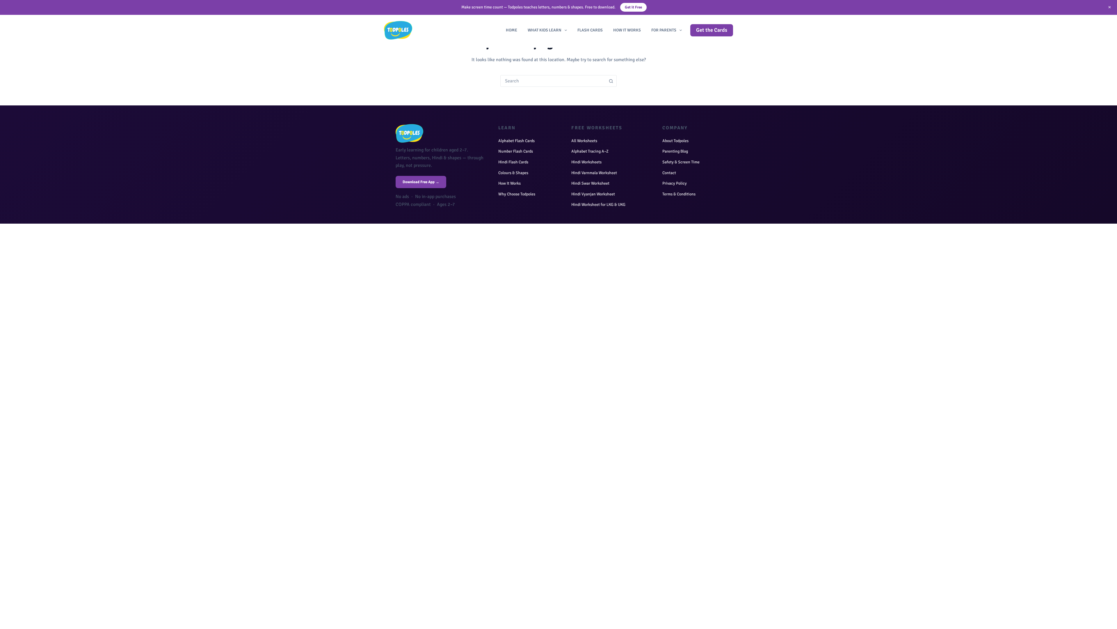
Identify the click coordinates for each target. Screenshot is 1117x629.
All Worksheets (584, 140)
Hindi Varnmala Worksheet (594, 172)
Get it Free (633, 7)
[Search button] (610, 80)
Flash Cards (590, 30)
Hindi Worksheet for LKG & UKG (598, 204)
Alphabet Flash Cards (516, 140)
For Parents (663, 30)
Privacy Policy (674, 183)
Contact (669, 172)
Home (511, 30)
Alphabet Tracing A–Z (590, 151)
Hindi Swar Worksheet (590, 183)
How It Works (627, 30)
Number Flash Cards (515, 151)
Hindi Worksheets (586, 162)
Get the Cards (711, 30)
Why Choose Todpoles (516, 194)
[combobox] (553, 81)
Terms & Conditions (679, 194)
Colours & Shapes (513, 172)
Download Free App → (421, 182)
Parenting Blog (675, 151)
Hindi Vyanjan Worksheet (593, 194)
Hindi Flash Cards (513, 162)
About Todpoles (675, 140)
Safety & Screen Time (681, 162)
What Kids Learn (544, 30)
